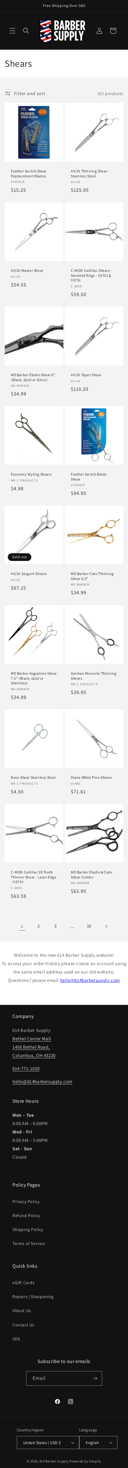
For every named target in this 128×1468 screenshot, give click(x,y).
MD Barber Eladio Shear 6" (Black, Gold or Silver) (33, 377)
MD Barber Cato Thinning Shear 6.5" (92, 576)
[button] (12, 31)
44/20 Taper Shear (86, 374)
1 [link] (22, 926)
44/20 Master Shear (27, 270)
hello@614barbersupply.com (90, 980)
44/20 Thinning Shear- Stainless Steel (90, 173)
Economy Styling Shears (31, 474)
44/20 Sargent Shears (29, 573)
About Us (21, 1310)
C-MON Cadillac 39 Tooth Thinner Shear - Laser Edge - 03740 (34, 877)
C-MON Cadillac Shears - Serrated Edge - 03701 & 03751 (91, 275)
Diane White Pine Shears (91, 777)
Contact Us (23, 1325)
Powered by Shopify (85, 1461)
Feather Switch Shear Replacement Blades (29, 173)
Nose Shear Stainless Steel (33, 777)
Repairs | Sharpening (33, 1296)
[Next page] (106, 926)
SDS (16, 1339)
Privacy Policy (25, 1201)
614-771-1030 (25, 1068)
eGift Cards (23, 1282)
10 (89, 926)
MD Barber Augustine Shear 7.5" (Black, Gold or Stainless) (34, 678)
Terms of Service (28, 1243)
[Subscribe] (95, 1378)
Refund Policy (26, 1215)
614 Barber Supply (54, 1461)
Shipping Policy (27, 1229)
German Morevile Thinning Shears (93, 676)
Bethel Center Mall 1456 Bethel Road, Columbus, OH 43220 (34, 1047)
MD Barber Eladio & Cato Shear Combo (91, 874)
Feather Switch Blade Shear (89, 476)
